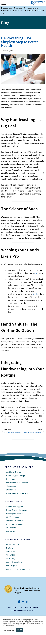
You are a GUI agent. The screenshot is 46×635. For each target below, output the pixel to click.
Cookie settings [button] (8, 630)
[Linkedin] (27, 602)
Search (5, 14)
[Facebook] (19, 602)
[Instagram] (23, 602)
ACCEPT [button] (19, 630)
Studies (36, 294)
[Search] (1, 13)
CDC (36, 273)
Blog (5, 22)
